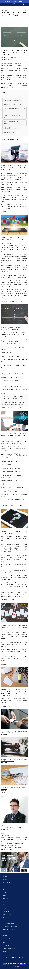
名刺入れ (5, 892)
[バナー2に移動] (10, 870)
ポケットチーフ (6, 882)
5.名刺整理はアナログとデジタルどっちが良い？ (14, 122)
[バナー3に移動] (17, 870)
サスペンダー (6, 898)
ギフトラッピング (7, 914)
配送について (6, 945)
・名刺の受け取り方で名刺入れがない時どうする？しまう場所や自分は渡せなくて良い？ (13, 403)
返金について (6, 942)
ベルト (4, 895)
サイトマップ (6, 951)
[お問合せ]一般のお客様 (8, 923)
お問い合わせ (6, 917)
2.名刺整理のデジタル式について (12, 104)
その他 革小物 (6, 911)
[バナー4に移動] (24, 870)
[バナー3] (14, 860)
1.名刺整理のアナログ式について (12, 100)
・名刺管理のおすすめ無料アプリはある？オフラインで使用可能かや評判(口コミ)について (14, 397)
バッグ (4, 901)
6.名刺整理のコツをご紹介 (11, 128)
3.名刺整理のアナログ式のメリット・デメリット (14, 109)
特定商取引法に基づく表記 (9, 948)
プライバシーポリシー (8, 939)
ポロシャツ (5, 905)
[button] (2, 4)
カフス (4, 889)
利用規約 (5, 935)
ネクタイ (5, 879)
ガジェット (5, 908)
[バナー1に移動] (3, 870)
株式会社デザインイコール (9, 929)
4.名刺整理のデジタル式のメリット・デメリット (14, 116)
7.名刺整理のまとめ (9, 132)
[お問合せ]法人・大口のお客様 (10, 926)
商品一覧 (5, 876)
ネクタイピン (6, 886)
